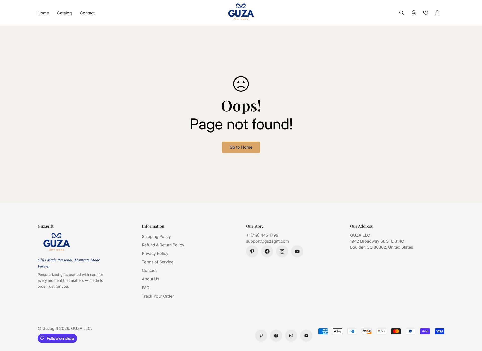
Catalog (64, 12)
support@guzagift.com (267, 241)
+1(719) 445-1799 (262, 235)
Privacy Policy (155, 253)
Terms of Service (157, 261)
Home (43, 12)
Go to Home (241, 147)
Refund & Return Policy (163, 244)
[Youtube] (297, 251)
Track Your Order (158, 296)
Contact (87, 12)
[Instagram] (282, 251)
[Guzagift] (241, 13)
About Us (150, 279)
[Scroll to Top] (472, 323)
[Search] (401, 12)
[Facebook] (267, 251)
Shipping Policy (156, 236)
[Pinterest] (252, 251)
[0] (437, 13)
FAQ (145, 287)
